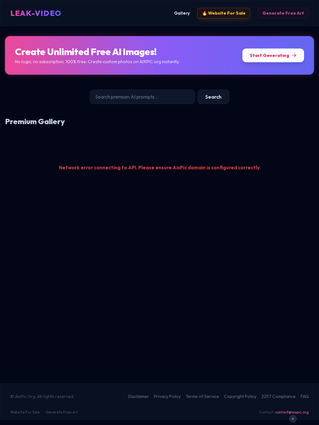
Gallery (182, 13)
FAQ (305, 396)
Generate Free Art (283, 13)
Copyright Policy (240, 396)
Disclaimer (138, 396)
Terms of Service (202, 396)
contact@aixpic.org (292, 412)
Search (213, 97)
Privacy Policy (167, 396)
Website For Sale (25, 412)
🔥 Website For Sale (223, 13)
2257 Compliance (278, 396)
